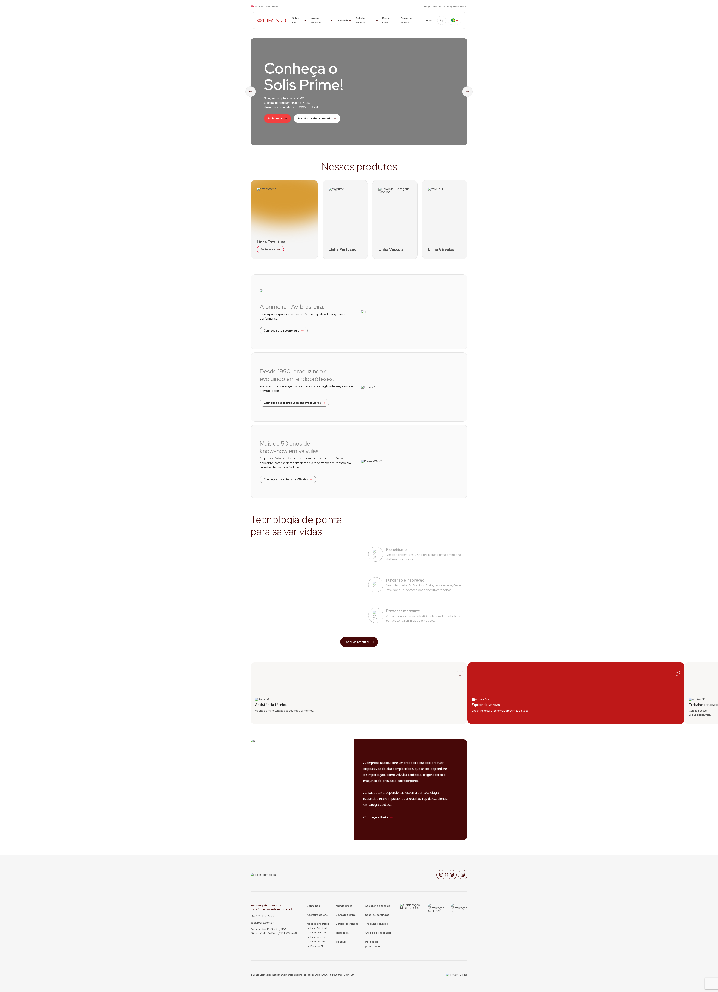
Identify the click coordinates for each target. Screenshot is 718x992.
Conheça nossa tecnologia (281, 330)
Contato (429, 20)
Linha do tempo (346, 914)
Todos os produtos (357, 642)
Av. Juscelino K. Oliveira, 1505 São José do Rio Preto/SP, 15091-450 (274, 931)
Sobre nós (295, 20)
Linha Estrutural (318, 928)
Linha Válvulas (317, 941)
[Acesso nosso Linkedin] (462, 874)
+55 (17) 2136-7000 (434, 6)
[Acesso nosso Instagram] (452, 874)
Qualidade (342, 20)
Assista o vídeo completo (315, 118)
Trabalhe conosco (360, 20)
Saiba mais (275, 118)
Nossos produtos (316, 20)
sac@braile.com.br (457, 6)
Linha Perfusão (318, 932)
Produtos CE (316, 946)
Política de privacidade (372, 944)
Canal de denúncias (377, 914)
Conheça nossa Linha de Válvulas (286, 479)
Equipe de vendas (406, 20)
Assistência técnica (377, 905)
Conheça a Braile (375, 817)
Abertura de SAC (317, 914)
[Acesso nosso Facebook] (441, 874)
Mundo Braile (386, 20)
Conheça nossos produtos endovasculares (292, 402)
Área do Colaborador (266, 6)
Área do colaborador (378, 932)
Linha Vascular (318, 937)
